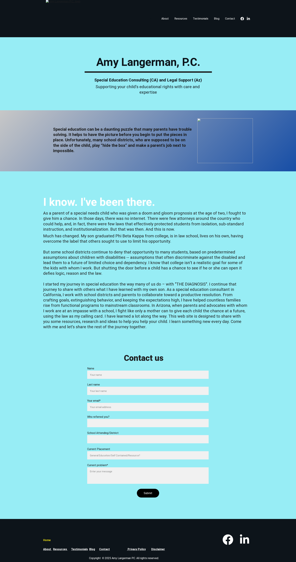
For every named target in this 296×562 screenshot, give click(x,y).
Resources (180, 18)
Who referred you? (98, 416)
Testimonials (200, 18)
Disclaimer (158, 549)
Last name (93, 384)
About (165, 18)
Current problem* (97, 465)
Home (152, 18)
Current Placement (98, 449)
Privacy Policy (136, 549)
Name (90, 368)
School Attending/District (103, 433)
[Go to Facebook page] (244, 18)
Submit (148, 493)
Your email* (94, 400)
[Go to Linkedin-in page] (248, 18)
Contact (230, 18)
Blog (216, 18)
